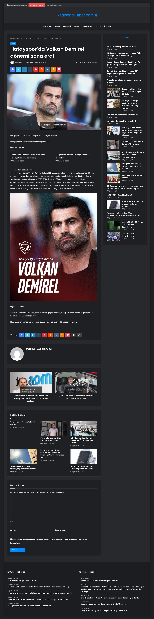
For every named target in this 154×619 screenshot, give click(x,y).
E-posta (14, 530)
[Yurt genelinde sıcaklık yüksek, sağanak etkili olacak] (23, 456)
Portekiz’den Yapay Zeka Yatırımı (121, 46)
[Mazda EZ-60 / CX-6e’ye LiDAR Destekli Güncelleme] (113, 225)
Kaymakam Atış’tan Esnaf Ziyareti (130, 234)
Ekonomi (67, 26)
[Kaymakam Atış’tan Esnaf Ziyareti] (113, 236)
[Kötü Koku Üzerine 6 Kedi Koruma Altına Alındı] (53, 428)
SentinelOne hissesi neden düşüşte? (122, 114)
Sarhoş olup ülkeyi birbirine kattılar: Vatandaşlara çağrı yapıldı (130, 104)
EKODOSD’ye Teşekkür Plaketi (119, 195)
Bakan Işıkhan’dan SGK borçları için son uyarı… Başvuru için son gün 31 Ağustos (132, 131)
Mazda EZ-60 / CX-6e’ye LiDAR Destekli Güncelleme (132, 224)
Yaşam (98, 26)
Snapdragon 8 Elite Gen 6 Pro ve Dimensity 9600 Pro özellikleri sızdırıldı (123, 214)
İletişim (107, 26)
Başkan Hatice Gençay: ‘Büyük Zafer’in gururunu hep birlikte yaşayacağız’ (73, 5)
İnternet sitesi (60, 530)
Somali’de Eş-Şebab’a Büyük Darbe (22, 423)
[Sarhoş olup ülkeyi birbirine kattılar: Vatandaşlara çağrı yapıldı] (113, 103)
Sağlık (77, 26)
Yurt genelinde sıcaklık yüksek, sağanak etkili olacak (23, 467)
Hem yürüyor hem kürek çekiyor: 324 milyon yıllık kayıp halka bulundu (122, 72)
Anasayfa (47, 26)
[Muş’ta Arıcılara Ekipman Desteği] (113, 178)
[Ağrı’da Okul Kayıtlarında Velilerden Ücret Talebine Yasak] (84, 428)
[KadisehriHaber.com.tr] (77, 15)
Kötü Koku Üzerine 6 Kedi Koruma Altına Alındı (51, 439)
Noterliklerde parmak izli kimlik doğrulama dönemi (82, 467)
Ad (12, 521)
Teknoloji (87, 26)
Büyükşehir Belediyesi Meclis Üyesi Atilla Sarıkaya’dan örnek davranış (124, 54)
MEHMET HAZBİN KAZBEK (24, 62)
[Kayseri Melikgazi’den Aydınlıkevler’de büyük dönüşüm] (113, 92)
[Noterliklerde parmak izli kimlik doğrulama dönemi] (84, 456)
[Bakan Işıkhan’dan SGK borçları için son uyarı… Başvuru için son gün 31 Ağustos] (113, 130)
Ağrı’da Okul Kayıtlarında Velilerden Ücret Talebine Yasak (82, 440)
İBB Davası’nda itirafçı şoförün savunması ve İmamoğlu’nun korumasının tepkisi (52, 453)
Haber (57, 26)
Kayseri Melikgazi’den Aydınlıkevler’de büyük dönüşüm (131, 91)
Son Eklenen (125, 37)
